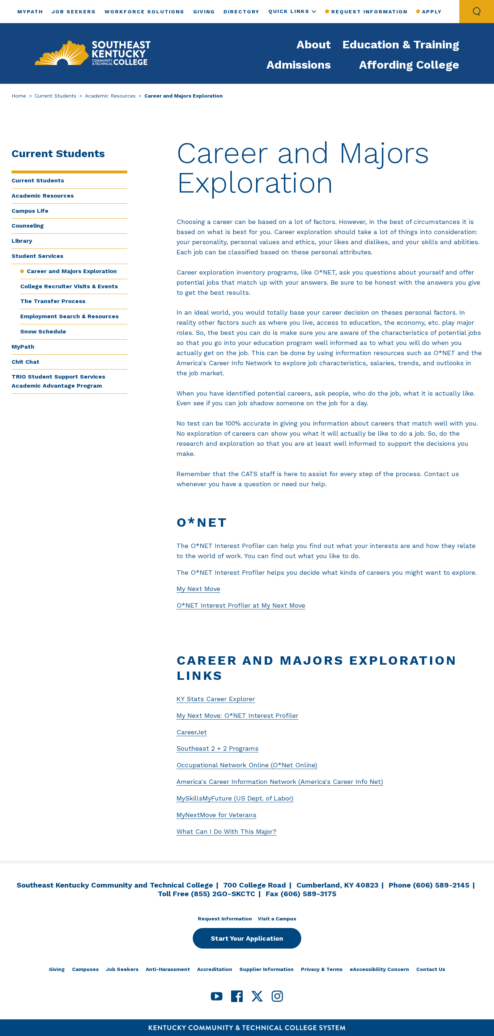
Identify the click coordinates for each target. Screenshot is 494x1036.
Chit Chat (25, 361)
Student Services (37, 255)
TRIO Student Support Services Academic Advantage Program (58, 381)
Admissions (299, 65)
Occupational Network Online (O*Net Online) (246, 765)
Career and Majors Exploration (72, 271)
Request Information (369, 11)
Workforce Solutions (144, 11)
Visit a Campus (277, 918)
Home (19, 96)
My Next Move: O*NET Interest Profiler (237, 715)
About (314, 44)
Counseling (28, 225)
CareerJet (191, 732)
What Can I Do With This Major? (226, 831)
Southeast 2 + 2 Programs (217, 748)
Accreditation (214, 969)
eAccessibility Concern (379, 969)
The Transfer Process (52, 301)
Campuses (85, 969)
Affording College (409, 65)
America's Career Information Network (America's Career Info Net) (279, 781)
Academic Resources (110, 96)
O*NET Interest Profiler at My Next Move (240, 605)
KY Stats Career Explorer (215, 699)
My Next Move (198, 588)
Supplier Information (266, 969)
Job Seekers (74, 11)
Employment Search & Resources (69, 316)
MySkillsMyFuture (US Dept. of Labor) (234, 798)
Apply (432, 11)
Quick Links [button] (289, 11)
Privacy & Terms (321, 969)
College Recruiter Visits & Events (69, 286)
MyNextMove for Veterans (216, 815)
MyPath (30, 11)
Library (22, 240)
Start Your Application (247, 938)
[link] (92, 53)
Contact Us (430, 969)
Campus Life (30, 210)
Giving (204, 11)
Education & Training (400, 44)
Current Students (55, 96)
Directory (241, 11)
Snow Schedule (43, 331)
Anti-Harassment (168, 969)
